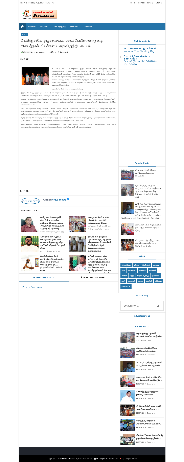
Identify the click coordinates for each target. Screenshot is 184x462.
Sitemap (159, 3)
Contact (141, 3)
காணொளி (32, 26)
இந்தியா (136, 265)
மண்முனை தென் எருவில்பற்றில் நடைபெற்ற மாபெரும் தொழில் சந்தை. (148, 227)
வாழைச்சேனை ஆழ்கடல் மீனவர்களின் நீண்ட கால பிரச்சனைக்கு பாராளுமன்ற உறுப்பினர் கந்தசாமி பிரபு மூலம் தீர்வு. (52, 242)
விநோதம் (158, 281)
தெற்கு (132, 275)
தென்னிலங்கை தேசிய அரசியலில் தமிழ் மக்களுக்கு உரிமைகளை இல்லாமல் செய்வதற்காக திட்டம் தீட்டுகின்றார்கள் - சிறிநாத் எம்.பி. (52, 263)
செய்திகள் (45, 26)
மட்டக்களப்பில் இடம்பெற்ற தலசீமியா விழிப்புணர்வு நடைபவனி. (145, 173)
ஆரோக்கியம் (126, 265)
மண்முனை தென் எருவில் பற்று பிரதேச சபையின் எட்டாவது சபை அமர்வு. (98, 220)
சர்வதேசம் (88, 26)
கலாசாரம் (156, 265)
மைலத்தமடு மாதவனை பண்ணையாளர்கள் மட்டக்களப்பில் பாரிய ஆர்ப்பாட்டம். (150, 422)
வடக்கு (140, 281)
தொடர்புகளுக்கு (60, 26)
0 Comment (63, 52)
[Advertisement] (142, 114)
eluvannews (59, 199)
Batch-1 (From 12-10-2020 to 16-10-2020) (140, 62)
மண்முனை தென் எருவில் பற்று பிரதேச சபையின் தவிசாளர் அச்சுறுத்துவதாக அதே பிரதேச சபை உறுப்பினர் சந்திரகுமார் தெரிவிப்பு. (52, 223)
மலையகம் (131, 281)
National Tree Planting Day (139, 51)
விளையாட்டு (126, 286)
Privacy (150, 3)
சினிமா (124, 275)
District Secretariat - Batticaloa (136, 57)
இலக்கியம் (146, 265)
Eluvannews (67, 458)
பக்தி (123, 281)
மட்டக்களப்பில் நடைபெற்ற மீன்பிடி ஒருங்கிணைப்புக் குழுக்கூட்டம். (149, 437)
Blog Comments (44, 277)
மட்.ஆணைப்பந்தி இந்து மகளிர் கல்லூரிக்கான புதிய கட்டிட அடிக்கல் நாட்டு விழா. (147, 243)
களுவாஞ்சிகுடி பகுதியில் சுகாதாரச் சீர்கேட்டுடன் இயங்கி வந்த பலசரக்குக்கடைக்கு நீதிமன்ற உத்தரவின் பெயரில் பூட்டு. (148, 191)
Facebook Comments (94, 277)
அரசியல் (24, 34)
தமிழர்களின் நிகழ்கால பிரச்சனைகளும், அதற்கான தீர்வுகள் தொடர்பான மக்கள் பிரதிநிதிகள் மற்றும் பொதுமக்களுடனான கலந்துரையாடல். (99, 243)
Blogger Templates (99, 458)
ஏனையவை (75, 26)
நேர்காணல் (155, 275)
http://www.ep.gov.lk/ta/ (139, 48)
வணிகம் (149, 281)
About (132, 3)
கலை (123, 270)
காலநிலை (142, 270)
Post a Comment (32, 287)
